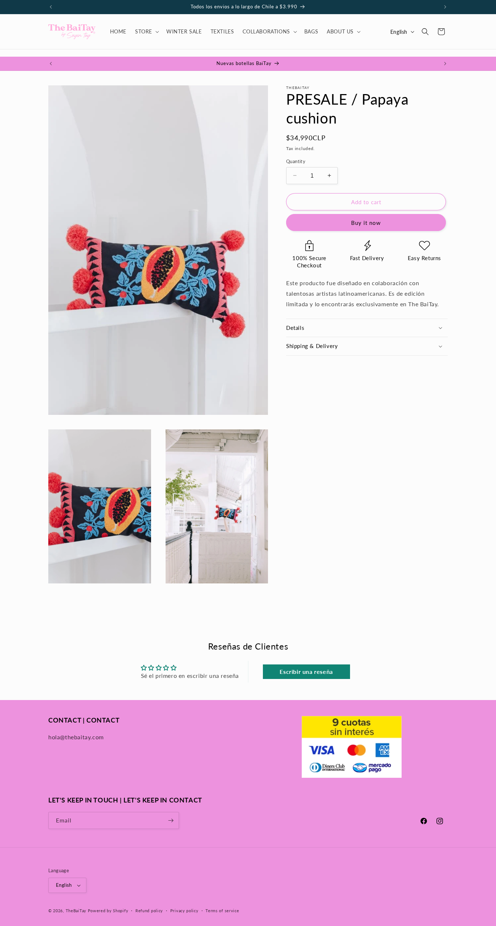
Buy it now (366, 222)
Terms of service (222, 910)
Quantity (295, 161)
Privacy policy (184, 910)
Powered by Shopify (108, 910)
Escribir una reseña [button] (306, 671)
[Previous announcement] (51, 7)
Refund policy (149, 910)
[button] (146, 31)
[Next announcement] (445, 7)
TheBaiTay (76, 910)
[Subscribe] (171, 820)
